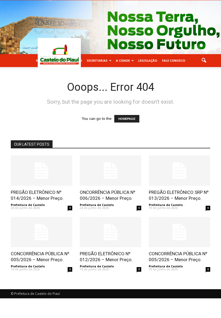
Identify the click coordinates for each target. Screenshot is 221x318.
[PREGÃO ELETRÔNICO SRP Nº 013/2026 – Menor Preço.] (179, 170)
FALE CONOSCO (173, 60)
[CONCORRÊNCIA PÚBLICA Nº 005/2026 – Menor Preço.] (41, 232)
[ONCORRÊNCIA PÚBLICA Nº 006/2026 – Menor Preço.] (110, 170)
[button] (203, 60)
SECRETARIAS (97, 60)
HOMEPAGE (126, 118)
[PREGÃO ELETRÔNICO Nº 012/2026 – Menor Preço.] (110, 232)
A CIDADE (123, 60)
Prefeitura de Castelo (28, 205)
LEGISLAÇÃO (147, 60)
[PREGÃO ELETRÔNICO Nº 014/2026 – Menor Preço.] (41, 170)
